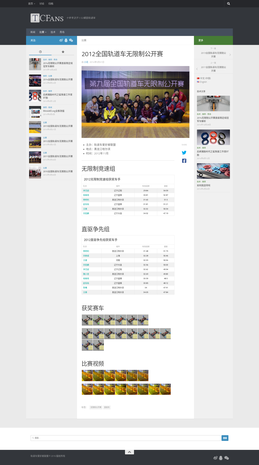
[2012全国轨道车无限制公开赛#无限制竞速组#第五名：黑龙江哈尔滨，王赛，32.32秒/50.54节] (131, 320)
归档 (50, 3)
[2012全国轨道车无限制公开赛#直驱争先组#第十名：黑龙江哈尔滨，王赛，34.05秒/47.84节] (98, 345)
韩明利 (86, 200)
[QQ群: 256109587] (66, 40)
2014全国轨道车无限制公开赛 (58, 79)
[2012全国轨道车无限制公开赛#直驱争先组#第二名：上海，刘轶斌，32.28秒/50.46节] (98, 333)
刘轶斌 (86, 256)
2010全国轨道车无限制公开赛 (58, 171)
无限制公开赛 (96, 407)
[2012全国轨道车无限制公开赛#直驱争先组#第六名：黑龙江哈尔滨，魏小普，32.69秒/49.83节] (142, 333)
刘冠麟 (86, 213)
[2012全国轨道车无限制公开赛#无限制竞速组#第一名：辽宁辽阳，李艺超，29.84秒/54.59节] (87, 320)
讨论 (41, 3)
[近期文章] (40, 52)
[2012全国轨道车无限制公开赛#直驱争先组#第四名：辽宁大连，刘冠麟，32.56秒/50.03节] (120, 333)
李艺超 (86, 190)
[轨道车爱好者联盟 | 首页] (47, 17)
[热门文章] (63, 52)
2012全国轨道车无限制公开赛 (58, 141)
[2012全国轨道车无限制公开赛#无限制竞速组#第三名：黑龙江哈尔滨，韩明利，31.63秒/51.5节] (109, 320)
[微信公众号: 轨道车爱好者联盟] (71, 40)
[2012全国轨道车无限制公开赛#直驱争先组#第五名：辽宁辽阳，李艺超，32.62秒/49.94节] (131, 333)
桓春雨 (86, 195)
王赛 (85, 209)
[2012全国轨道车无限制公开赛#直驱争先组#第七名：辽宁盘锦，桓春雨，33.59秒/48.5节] (153, 333)
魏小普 (86, 274)
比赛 (41, 32)
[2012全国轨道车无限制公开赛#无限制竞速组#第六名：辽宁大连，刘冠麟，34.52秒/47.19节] (142, 375)
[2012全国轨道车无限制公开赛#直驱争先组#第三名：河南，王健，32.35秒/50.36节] (109, 333)
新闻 (32, 32)
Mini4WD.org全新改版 (53, 111)
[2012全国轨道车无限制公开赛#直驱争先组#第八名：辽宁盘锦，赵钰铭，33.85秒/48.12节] (165, 333)
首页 (30, 3)
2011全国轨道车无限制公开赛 (58, 156)
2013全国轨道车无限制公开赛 (58, 126)
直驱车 (107, 407)
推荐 (50, 60)
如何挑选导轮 (203, 185)
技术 (53, 32)
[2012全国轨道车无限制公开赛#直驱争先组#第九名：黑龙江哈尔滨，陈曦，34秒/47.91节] (87, 345)
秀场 (62, 32)
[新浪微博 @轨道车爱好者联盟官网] (61, 40)
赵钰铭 (86, 204)
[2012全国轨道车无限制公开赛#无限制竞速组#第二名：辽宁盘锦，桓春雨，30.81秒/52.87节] (98, 320)
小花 (86, 62)
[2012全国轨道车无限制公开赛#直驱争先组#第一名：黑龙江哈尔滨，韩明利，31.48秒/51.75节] (87, 333)
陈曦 (85, 287)
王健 (85, 260)
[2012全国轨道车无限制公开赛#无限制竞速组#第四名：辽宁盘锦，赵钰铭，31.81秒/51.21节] (120, 320)
